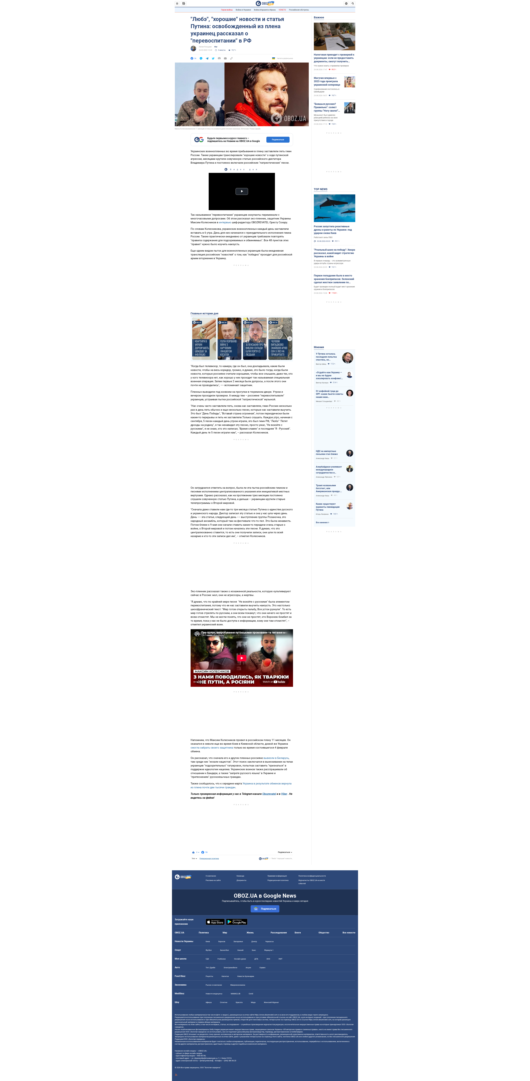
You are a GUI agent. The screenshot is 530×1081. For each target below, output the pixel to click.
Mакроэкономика (237, 985)
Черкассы (269, 941)
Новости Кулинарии (245, 976)
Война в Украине (243, 10)
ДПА (256, 959)
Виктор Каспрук (322, 383)
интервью (225, 222)
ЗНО (268, 959)
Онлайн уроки (240, 959)
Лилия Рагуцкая (205, 47)
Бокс (254, 950)
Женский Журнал (271, 1002)
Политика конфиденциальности (312, 876)
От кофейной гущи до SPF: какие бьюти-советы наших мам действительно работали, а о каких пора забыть (329, 394)
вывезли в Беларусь (276, 758)
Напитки (225, 976)
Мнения (319, 347)
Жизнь (250, 932)
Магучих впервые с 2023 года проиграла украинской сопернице (327, 81)
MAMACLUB (235, 994)
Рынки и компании (214, 985)
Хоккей (240, 950)
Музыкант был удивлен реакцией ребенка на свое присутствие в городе (325, 117)
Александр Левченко (324, 477)
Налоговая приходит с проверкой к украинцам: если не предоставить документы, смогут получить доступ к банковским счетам (334, 58)
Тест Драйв (210, 968)
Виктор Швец (321, 364)
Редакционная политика (209, 859)
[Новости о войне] (263, 859)
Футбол (209, 950)
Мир (225, 932)
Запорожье (238, 941)
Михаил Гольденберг (324, 401)
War (215, 47)
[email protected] (206, 1061)
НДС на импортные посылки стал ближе (327, 453)
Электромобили (230, 968)
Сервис (262, 968)
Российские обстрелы (299, 10)
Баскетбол (224, 950)
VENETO (282, 10)
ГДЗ (207, 959)
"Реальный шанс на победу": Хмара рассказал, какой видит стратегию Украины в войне (334, 253)
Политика (204, 932)
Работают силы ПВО (323, 237)
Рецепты (209, 976)
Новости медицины (214, 994)
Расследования (279, 932)
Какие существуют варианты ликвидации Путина (328, 507)
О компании (211, 876)
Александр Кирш (322, 458)
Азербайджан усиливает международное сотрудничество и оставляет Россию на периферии (329, 469)
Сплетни (223, 1002)
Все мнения (322, 522)
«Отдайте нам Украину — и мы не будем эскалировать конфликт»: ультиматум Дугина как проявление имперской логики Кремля (329, 375)
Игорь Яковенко (322, 514)
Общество (324, 932)
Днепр (254, 941)
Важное (319, 17)
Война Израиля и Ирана (265, 10)
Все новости (349, 932)
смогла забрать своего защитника (212, 747)
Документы (241, 880)
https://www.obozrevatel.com (266, 1015)
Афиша (209, 1002)
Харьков (221, 941)
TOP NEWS (320, 189)
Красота (239, 1002)
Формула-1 (268, 950)
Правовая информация (277, 876)
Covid (251, 994)
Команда (240, 876)
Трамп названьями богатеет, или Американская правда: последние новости (328, 488)
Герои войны (227, 10)
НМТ (280, 959)
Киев (208, 941)
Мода (253, 1002)
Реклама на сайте (213, 880)
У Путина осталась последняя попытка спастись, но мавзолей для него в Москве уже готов (327, 357)
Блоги (298, 932)
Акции (248, 968)
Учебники (221, 959)
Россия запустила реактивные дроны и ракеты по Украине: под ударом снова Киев (333, 230)
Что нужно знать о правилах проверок (331, 66)
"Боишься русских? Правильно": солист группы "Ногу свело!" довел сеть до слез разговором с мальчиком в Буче (326, 107)
